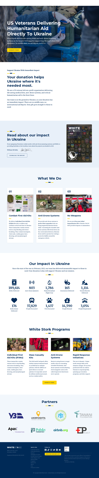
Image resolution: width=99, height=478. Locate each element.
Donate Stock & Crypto (36, 456)
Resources (33, 462)
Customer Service (35, 449)
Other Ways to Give (35, 457)
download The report (17, 155)
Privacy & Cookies (35, 467)
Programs (33, 461)
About (32, 464)
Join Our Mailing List (53, 454)
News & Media (34, 459)
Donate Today (14, 50)
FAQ (32, 466)
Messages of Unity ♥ (35, 454)
